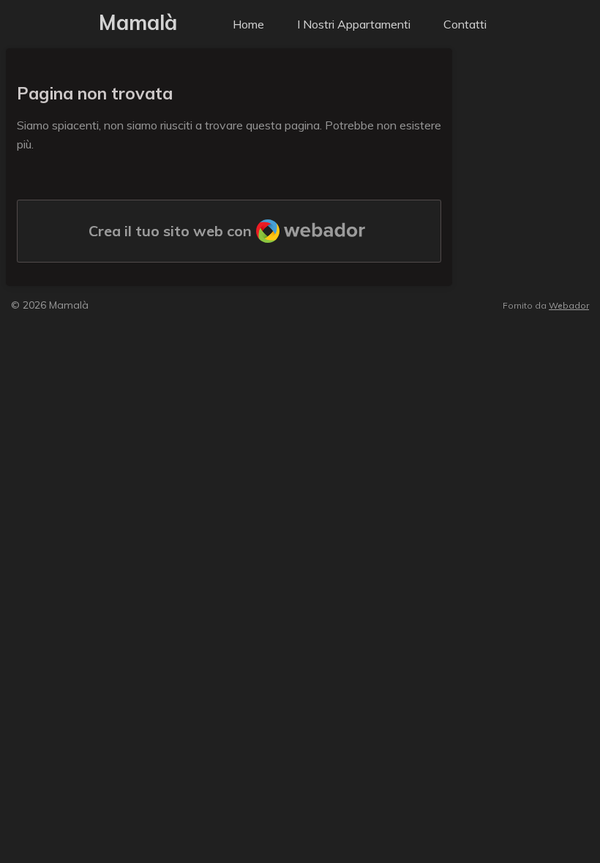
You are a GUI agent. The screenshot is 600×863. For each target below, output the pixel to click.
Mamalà (138, 22)
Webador (569, 305)
